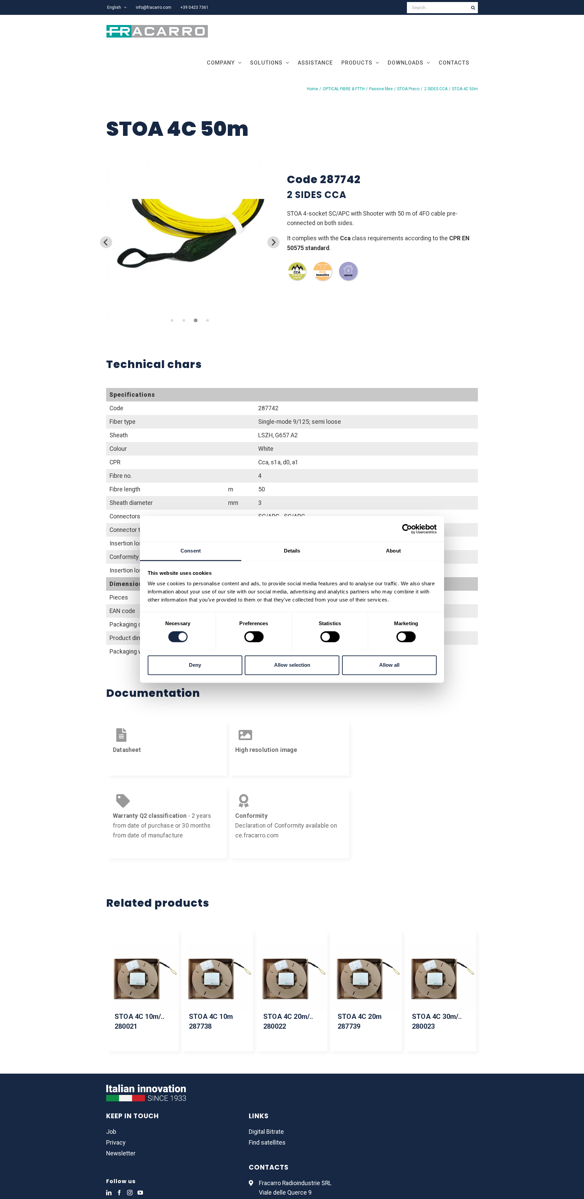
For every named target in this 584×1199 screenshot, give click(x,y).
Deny (195, 665)
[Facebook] (119, 1192)
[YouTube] (140, 1192)
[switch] (254, 637)
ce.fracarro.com (257, 835)
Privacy (115, 1142)
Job (111, 1131)
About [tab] (393, 551)
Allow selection (292, 665)
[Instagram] (129, 1192)
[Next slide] (273, 242)
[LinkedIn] (109, 1192)
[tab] (172, 320)
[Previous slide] (106, 242)
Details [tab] (292, 551)
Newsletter (121, 1153)
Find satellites (267, 1142)
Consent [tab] (190, 551)
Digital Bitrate (266, 1131)
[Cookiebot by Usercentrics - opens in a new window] (407, 529)
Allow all (389, 665)
